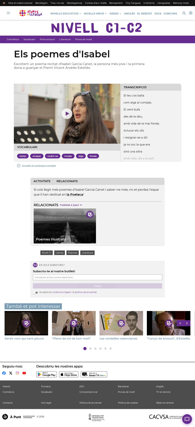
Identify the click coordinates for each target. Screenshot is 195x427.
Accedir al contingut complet (39, 165)
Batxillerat (123, 386)
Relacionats (67, 181)
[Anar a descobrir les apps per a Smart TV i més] (94, 374)
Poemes (72, 252)
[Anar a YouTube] (25, 373)
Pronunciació (47, 39)
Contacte (7, 402)
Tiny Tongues (133, 3)
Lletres (59, 252)
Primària (45, 386)
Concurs (170, 13)
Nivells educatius (64, 13)
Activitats (42, 181)
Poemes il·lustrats (51, 239)
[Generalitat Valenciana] (97, 417)
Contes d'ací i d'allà (95, 3)
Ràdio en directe (165, 402)
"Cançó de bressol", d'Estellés (168, 338)
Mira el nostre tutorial (20, 3)
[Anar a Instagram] (18, 373)
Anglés (129, 13)
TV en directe (163, 392)
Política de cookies (128, 402)
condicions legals (61, 292)
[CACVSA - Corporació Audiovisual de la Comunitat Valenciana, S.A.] (171, 417)
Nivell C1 (46, 252)
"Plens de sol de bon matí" (71, 338)
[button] (85, 348)
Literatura (65, 39)
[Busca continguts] (184, 13)
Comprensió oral (88, 392)
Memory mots (181, 3)
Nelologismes (74, 3)
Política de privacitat (91, 402)
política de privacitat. (86, 292)
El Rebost (144, 13)
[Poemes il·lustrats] (65, 225)
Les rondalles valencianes (118, 338)
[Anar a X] (11, 373)
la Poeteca (75, 194)
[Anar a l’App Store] (68, 374)
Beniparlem (116, 3)
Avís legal (46, 402)
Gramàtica (13, 39)
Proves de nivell (126, 392)
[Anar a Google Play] (46, 374)
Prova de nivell (83, 39)
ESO (82, 386)
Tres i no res (57, 3)
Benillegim (41, 3)
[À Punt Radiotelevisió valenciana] (18, 417)
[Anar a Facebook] (4, 373)
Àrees (114, 13)
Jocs (157, 13)
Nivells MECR (94, 13)
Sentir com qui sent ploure (24, 338)
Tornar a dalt (69, 205)
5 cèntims (149, 3)
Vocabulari (29, 39)
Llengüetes (163, 3)
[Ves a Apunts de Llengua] (30, 13)
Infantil (6, 386)
